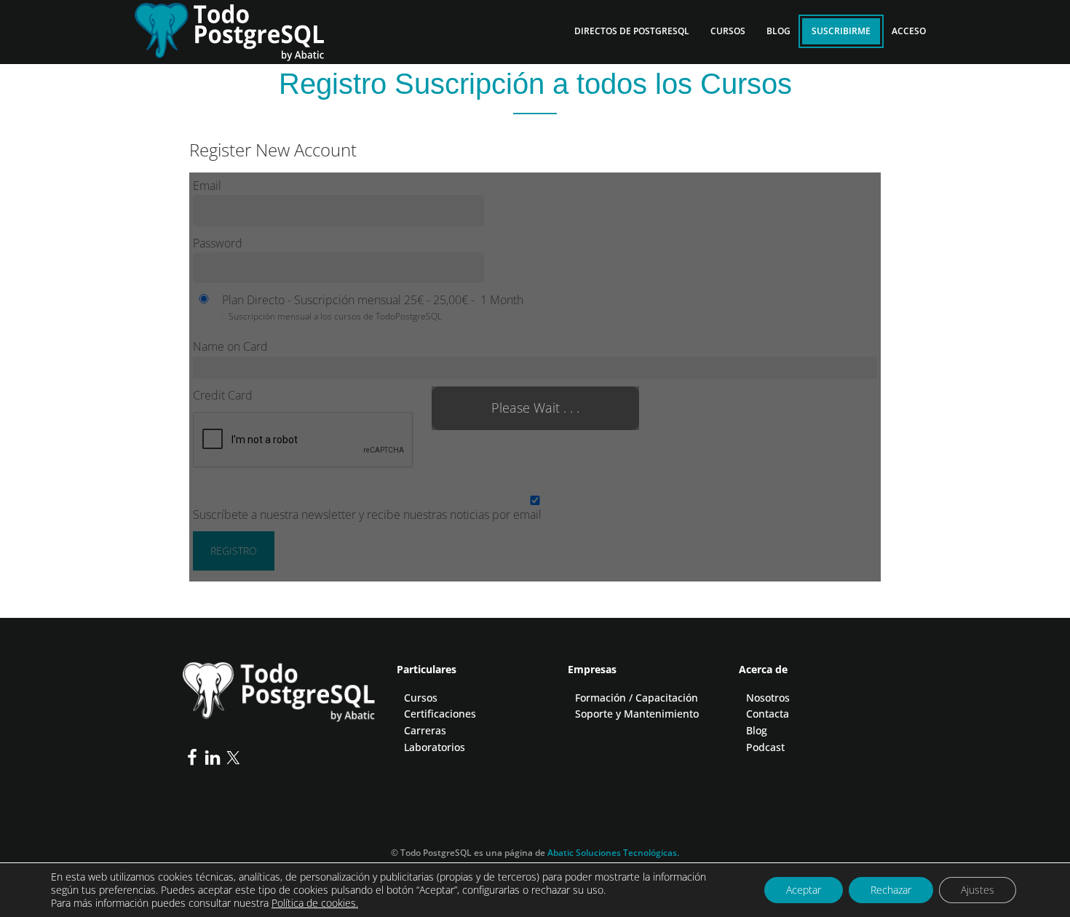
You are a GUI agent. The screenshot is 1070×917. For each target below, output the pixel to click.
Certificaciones (440, 713)
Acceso (909, 31)
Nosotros (768, 697)
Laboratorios (434, 747)
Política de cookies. (315, 903)
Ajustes (977, 890)
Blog (756, 730)
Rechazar (891, 890)
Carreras (425, 730)
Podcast (765, 747)
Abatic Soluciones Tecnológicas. (613, 852)
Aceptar (803, 890)
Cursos (420, 697)
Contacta (767, 713)
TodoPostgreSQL (240, 29)
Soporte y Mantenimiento (637, 713)
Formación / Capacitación (636, 697)
